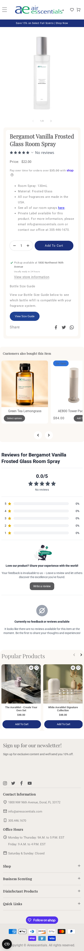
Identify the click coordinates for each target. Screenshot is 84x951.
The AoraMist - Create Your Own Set (21, 709)
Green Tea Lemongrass (24, 411)
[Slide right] (50, 121)
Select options (14, 418)
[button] (78, 9)
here (61, 208)
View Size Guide (24, 316)
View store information (31, 277)
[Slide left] (33, 121)
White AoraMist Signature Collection (63, 709)
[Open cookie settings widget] (7, 944)
